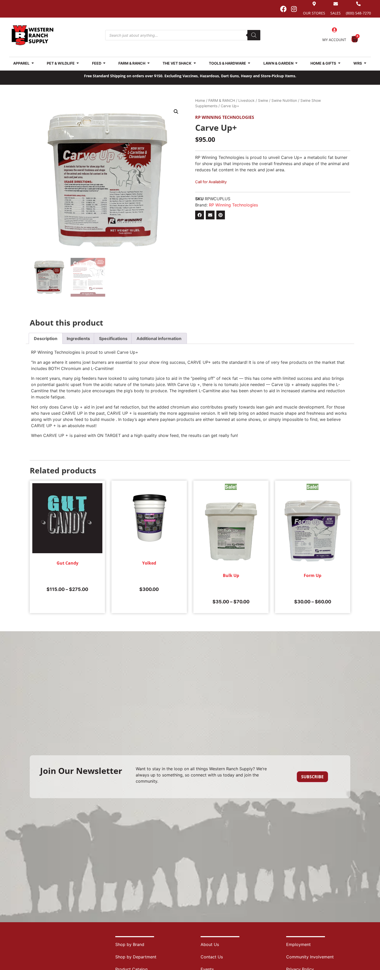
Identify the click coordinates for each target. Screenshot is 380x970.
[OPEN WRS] (365, 63)
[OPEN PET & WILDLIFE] (78, 63)
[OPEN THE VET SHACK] (194, 63)
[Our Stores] (314, 4)
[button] (176, 111)
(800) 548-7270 (358, 13)
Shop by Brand (129, 944)
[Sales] (335, 4)
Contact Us (212, 956)
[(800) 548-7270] (358, 4)
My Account (334, 39)
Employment (298, 944)
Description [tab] (45, 338)
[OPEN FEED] (104, 63)
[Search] (253, 35)
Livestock (246, 100)
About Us (210, 944)
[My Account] (334, 30)
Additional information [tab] (158, 338)
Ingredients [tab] (78, 338)
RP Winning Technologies (224, 117)
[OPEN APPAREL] (32, 63)
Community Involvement (310, 956)
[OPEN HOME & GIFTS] (339, 63)
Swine (263, 100)
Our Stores (314, 13)
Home (200, 100)
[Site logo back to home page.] (33, 35)
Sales (335, 13)
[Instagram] (294, 9)
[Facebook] (283, 9)
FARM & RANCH (221, 100)
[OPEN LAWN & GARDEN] (296, 63)
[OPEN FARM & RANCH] (148, 63)
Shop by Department (135, 956)
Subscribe (312, 777)
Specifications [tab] (113, 338)
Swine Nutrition (284, 100)
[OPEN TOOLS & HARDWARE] (249, 63)
